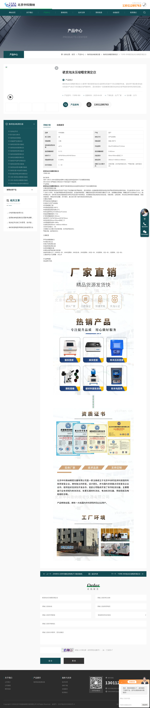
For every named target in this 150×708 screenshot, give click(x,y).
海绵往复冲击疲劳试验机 (18, 170)
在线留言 (116, 12)
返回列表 (95, 574)
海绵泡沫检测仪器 (93, 54)
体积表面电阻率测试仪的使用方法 (21, 227)
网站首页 (12, 12)
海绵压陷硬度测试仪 (17, 154)
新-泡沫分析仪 (15, 134)
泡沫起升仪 (14, 131)
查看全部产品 (11, 190)
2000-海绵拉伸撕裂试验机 (19, 180)
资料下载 (65, 685)
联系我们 (133, 12)
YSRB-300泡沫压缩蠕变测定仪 (129, 574)
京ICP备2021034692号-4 (66, 704)
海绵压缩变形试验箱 (17, 164)
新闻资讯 (64, 12)
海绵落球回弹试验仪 (17, 151)
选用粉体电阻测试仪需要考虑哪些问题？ (21, 217)
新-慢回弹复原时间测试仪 (19, 174)
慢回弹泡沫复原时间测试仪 (19, 183)
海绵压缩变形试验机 (17, 144)
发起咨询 (144, 705)
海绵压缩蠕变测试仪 (110, 54)
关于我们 (29, 12)
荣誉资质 (99, 12)
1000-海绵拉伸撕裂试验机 (19, 177)
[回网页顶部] (145, 219)
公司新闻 (8, 685)
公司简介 (8, 682)
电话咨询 (145, 226)
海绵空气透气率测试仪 (18, 161)
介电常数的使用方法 (16, 213)
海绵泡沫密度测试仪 (17, 148)
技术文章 (81, 12)
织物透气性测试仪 (16, 141)
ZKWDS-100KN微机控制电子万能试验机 (67, 574)
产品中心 (47, 12)
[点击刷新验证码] (68, 650)
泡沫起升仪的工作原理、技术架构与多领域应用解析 (21, 222)
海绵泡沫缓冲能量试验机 (18, 167)
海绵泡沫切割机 (15, 138)
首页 (73, 54)
